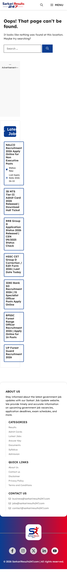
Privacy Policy (16, 480)
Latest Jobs (15, 436)
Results (12, 427)
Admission (14, 454)
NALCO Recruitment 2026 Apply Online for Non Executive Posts (14, 154)
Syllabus (13, 449)
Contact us (14, 471)
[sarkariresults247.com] (13, 5)
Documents (15, 445)
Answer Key (15, 440)
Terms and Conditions (20, 485)
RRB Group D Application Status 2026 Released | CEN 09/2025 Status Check (13, 233)
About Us (13, 467)
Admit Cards (15, 431)
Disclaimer (14, 476)
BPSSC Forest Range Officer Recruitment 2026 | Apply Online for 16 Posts (14, 326)
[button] (41, 5)
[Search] (47, 49)
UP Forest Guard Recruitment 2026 (14, 352)
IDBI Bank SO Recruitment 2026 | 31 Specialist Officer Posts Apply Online (14, 293)
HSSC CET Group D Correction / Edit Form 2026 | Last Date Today (14, 264)
